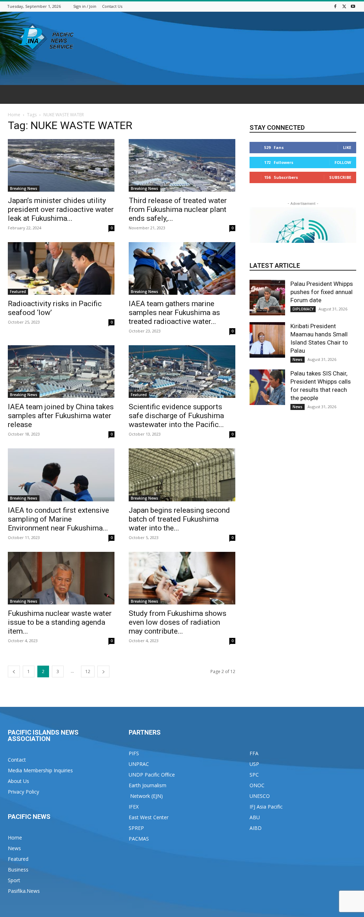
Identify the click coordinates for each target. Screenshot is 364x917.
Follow (342, 162)
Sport (14, 880)
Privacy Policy (23, 791)
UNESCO (260, 796)
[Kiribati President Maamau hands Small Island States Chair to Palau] (267, 340)
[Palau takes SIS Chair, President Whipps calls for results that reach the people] (267, 387)
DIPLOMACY (303, 308)
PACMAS (139, 838)
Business (18, 869)
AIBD (256, 828)
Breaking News (23, 188)
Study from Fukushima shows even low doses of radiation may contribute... (177, 622)
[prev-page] (14, 671)
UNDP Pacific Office (152, 774)
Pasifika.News (24, 890)
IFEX (134, 806)
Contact (17, 759)
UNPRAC (139, 764)
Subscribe (340, 177)
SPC (254, 774)
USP (254, 764)
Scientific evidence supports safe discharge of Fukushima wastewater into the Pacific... (176, 415)
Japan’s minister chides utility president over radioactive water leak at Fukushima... (61, 209)
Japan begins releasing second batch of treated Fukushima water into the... (179, 519)
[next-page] (103, 671)
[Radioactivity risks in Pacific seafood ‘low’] (61, 268)
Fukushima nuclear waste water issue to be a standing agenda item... (60, 622)
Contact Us (112, 6)
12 (87, 671)
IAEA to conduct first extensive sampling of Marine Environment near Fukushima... (58, 519)
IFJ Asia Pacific (266, 806)
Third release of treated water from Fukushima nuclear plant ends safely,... (178, 209)
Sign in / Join (84, 6)
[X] (344, 6)
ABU (255, 817)
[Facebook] (335, 6)
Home (14, 115)
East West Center (148, 817)
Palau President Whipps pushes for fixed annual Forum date (321, 292)
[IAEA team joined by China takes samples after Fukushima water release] (61, 371)
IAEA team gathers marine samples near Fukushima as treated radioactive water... (174, 312)
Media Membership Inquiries (40, 770)
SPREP (136, 828)
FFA (254, 753)
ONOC (257, 785)
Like (347, 147)
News (298, 359)
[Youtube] (353, 6)
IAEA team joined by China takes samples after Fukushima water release (61, 415)
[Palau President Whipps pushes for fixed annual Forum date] (267, 297)
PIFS (134, 753)
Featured (18, 291)
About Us (18, 781)
